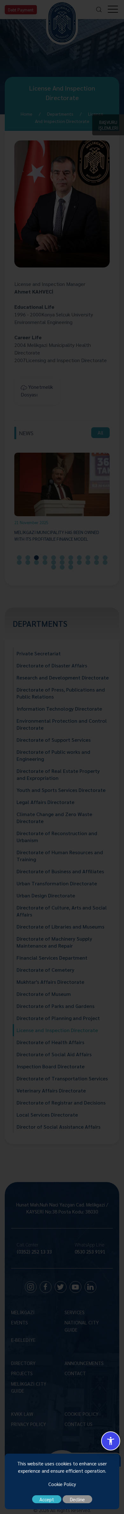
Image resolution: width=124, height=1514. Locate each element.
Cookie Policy (62, 1484)
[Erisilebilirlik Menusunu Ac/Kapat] (110, 1440)
